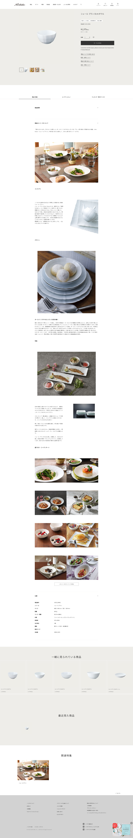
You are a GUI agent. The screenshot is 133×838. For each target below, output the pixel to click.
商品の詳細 (34, 97)
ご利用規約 (89, 805)
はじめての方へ (60, 814)
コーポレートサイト (39, 826)
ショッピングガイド (61, 808)
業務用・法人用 (56, 4)
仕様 (36, 596)
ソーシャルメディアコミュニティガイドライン (96, 812)
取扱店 (48, 4)
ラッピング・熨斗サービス (98, 97)
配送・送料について (86, 57)
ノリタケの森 (29, 826)
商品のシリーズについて (41, 123)
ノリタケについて (30, 803)
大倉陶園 (28, 808)
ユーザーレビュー (66, 97)
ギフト (36, 4)
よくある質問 (67, 4)
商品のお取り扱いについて (87, 61)
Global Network (86, 49)
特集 (42, 4)
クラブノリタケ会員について (63, 803)
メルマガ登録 (59, 806)
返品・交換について (86, 65)
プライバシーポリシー (91, 808)
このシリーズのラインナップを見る (66, 584)
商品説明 (37, 108)
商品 (31, 4)
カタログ (75, 4)
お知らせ (28, 806)
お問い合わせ (59, 811)
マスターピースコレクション (33, 811)
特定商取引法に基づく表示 (92, 810)
